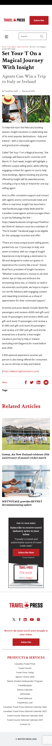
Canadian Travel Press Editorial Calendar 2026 (25, 707)
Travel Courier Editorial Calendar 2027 (25, 720)
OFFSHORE (25, 694)
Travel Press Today (25, 672)
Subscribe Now (26, 552)
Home (4, 47)
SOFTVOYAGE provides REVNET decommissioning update (22, 503)
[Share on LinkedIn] (38, 382)
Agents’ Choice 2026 (25, 676)
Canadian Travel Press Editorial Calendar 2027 (25, 711)
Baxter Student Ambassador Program (25, 681)
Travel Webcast (25, 698)
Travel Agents (11, 47)
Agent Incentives (22, 47)
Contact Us (25, 724)
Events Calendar (25, 689)
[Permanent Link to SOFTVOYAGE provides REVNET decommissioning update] (26, 481)
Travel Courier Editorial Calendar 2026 (25, 715)
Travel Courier (25, 668)
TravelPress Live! (25, 702)
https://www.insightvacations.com (20, 371)
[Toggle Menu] (7, 36)
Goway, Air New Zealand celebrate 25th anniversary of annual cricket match (25, 456)
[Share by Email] (46, 382)
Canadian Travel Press (25, 664)
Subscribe (39, 20)
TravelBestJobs (25, 685)
